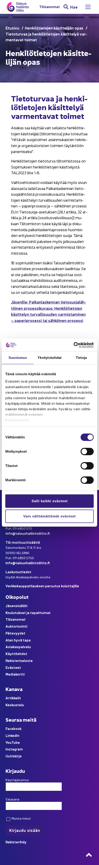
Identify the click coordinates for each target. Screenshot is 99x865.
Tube (16, 742)
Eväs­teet (13, 667)
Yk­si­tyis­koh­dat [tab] (49, 358)
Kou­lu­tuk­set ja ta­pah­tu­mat (28, 612)
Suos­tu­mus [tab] (18, 358)
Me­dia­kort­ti (15, 674)
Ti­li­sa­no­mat (49, 7)
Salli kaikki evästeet (50, 501)
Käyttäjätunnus (17, 779)
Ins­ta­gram (14, 749)
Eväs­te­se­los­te (17, 420)
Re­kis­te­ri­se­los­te (19, 660)
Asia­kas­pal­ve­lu (18, 646)
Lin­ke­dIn (12, 735)
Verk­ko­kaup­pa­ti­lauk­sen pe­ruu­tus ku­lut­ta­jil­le (42, 585)
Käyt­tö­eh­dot (16, 653)
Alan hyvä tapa (18, 640)
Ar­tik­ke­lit (13, 697)
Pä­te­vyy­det (15, 633)
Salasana (12, 799)
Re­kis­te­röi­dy (16, 841)
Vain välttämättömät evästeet (49, 516)
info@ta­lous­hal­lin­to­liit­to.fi (28, 533)
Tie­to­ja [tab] (81, 358)
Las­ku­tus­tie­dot (18, 571)
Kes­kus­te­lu (15, 704)
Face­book (13, 728)
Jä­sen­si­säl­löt (17, 605)
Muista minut (21, 818)
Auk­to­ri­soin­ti (16, 626)
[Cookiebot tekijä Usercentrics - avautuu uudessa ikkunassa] (73, 345)
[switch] (87, 451)
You (9, 742)
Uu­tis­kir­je (14, 755)
